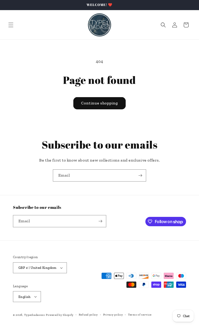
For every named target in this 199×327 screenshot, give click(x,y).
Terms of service (139, 314)
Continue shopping (99, 103)
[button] (11, 25)
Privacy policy (113, 314)
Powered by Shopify (60, 315)
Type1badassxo (34, 315)
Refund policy (88, 314)
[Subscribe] (140, 175)
